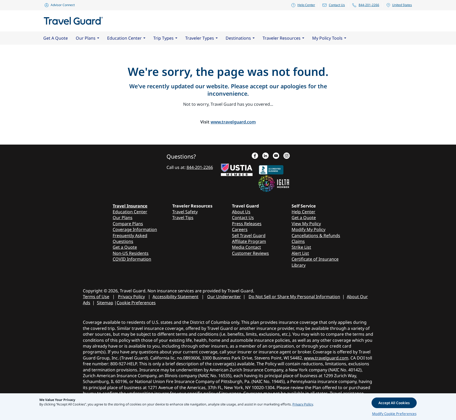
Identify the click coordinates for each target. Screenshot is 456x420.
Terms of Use (96, 296)
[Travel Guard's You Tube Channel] (276, 156)
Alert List (300, 253)
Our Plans (122, 217)
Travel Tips (182, 217)
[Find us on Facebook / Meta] (255, 156)
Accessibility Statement (175, 296)
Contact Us (337, 5)
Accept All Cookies (394, 402)
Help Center (306, 5)
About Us (241, 212)
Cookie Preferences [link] (136, 303)
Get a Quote (125, 247)
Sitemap (105, 303)
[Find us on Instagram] (286, 156)
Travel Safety (185, 212)
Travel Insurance (130, 206)
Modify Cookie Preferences (394, 413)
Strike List (301, 247)
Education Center (130, 212)
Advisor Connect (63, 5)
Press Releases (247, 224)
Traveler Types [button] (199, 38)
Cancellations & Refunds (316, 235)
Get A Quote (55, 38)
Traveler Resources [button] (282, 38)
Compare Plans (128, 224)
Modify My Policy (308, 229)
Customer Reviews (250, 253)
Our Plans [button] (86, 38)
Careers (240, 229)
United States (402, 5)
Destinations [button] (238, 38)
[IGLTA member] (274, 183)
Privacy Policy (131, 296)
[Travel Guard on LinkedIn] (265, 156)
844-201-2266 (369, 5)
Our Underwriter (224, 296)
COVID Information (132, 259)
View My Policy (306, 224)
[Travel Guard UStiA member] (237, 169)
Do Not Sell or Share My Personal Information (294, 296)
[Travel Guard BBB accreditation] (271, 169)
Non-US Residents (131, 253)
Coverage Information (135, 229)
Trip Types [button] (163, 38)
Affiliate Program (249, 241)
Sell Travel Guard (248, 235)
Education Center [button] (124, 38)
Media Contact (246, 247)
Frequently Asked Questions (130, 238)
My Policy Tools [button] (327, 38)
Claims (298, 241)
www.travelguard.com (233, 122)
